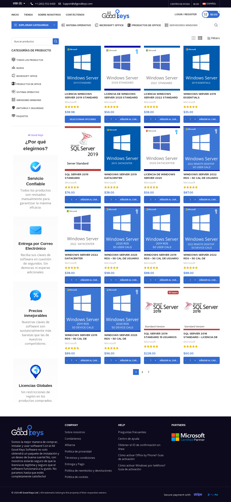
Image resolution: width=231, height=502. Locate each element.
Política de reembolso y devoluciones (88, 470)
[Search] (216, 25)
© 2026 (24, 492)
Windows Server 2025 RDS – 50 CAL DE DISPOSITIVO (120, 338)
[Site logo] (115, 14)
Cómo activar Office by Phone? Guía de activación (140, 457)
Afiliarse (70, 445)
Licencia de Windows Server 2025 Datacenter (159, 178)
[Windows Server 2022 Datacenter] (83, 229)
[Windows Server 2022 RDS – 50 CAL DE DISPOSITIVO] (201, 229)
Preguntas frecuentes (132, 432)
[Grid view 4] (200, 38)
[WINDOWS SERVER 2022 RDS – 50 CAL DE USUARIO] (201, 148)
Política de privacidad (78, 451)
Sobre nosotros (75, 432)
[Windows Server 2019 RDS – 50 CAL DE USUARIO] (162, 229)
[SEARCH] (56, 41)
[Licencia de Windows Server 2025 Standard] (122, 68)
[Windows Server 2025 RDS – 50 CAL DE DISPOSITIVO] (122, 309)
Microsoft (71, 102)
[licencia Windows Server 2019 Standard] (83, 68)
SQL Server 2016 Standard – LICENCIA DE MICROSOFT (200, 337)
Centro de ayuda (128, 439)
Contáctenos (73, 439)
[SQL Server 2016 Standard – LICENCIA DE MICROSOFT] (201, 308)
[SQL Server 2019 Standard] (83, 148)
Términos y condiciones (80, 458)
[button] (122, 119)
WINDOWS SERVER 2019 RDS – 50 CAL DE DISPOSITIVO (81, 338)
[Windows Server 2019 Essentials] (201, 68)
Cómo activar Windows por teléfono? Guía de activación (141, 467)
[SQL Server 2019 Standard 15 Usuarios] (162, 308)
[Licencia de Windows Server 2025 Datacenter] (162, 148)
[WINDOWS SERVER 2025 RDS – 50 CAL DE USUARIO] (122, 229)
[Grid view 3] (193, 38)
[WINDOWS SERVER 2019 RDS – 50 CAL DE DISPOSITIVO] (83, 309)
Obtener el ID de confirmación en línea (139, 447)
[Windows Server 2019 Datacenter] (122, 148)
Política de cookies (76, 477)
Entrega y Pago (74, 464)
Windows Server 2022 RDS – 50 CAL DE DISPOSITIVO (200, 258)
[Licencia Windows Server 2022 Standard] (162, 68)
